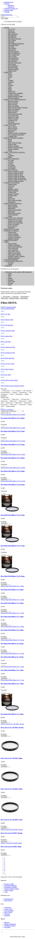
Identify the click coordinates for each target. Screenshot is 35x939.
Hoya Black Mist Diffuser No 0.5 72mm (13, 515)
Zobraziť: (3, 413)
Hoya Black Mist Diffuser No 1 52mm (12, 603)
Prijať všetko (24, 298)
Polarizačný (6, 390)
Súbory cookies (8, 890)
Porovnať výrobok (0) (7, 409)
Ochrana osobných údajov (11, 889)
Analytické (15, 296)
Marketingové (25, 296)
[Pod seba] (1, 408)
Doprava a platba (9, 884)
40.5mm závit (25, 399)
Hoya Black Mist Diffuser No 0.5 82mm (13, 576)
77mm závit (22, 404)
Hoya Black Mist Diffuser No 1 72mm (12, 670)
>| (4, 874)
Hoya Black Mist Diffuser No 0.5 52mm (13, 431)
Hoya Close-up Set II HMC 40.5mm (11, 833)
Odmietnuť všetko (14, 298)
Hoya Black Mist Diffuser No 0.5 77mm (13, 545)
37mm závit (6, 399)
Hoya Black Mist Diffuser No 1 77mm (12, 683)
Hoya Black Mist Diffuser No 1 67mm (12, 657)
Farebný (15, 392)
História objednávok (10, 924)
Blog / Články (8, 912)
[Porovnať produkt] (5, 426)
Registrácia (11, 5)
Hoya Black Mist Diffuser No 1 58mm (12, 630)
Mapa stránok (8, 900)
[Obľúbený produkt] (3, 426)
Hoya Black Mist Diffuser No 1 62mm (12, 643)
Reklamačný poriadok (10, 887)
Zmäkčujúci (19, 394)
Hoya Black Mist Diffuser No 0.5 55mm (13, 444)
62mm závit (27, 403)
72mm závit (13, 404)
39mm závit (15, 399)
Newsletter (7, 927)
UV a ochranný (16, 390)
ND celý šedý (27, 390)
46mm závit (13, 401)
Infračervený (23, 392)
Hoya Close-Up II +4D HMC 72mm (11, 819)
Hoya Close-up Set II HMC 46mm (11, 846)
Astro (12, 394)
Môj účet (6, 922)
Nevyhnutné (6, 296)
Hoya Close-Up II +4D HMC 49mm (11, 758)
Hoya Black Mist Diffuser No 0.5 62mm (13, 471)
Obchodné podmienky (10, 885)
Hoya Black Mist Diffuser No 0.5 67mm (13, 484)
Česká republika (8, 910)
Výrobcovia (7, 907)
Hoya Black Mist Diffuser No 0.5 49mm (13, 418)
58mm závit (18, 403)
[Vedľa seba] (3, 408)
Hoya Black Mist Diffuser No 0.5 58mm (13, 458)
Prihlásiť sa (11, 7)
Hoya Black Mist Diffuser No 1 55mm (12, 616)
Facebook (7, 914)
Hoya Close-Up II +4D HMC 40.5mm (12, 727)
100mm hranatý (10, 406)
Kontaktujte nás (8, 899)
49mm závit (22, 401)
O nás (6, 892)
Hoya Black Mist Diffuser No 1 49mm (12, 589)
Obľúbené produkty (10, 925)
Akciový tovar (8, 909)
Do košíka (4, 452)
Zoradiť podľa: (5, 411)
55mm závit (9, 403)
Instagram (7, 915)
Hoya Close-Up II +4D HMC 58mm (11, 789)
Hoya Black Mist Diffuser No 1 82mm (12, 714)
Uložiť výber (4, 298)
